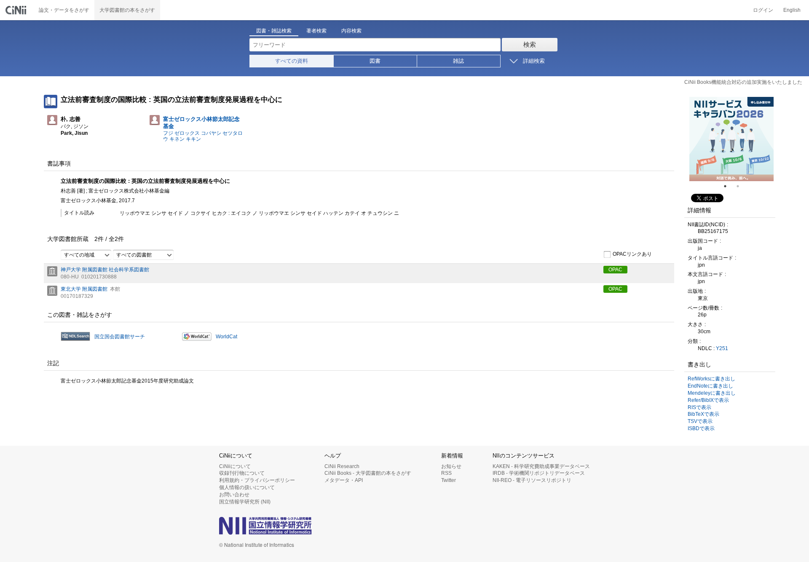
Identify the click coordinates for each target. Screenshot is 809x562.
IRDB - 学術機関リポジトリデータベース (539, 473)
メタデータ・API (343, 480)
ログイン (763, 10)
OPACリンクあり (632, 254)
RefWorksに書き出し (711, 379)
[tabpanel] (731, 139)
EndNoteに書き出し (710, 386)
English (792, 10)
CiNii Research (341, 466)
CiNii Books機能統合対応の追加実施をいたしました (743, 82)
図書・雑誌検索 (274, 31)
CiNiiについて (235, 466)
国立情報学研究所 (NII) (245, 502)
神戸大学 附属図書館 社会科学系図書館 (105, 270)
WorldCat (226, 337)
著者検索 (316, 31)
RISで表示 (699, 407)
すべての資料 (291, 61)
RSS (446, 473)
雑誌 (458, 61)
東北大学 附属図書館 (84, 289)
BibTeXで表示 (703, 414)
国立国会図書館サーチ (119, 337)
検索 (529, 44)
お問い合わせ (234, 495)
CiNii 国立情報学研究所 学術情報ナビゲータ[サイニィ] (17, 10)
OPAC (615, 270)
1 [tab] (728, 186)
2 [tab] (741, 186)
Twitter (448, 480)
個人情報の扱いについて (247, 487)
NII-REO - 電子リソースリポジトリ (532, 480)
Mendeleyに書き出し (712, 393)
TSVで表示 (700, 421)
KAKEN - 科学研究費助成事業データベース (541, 466)
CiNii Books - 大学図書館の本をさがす (367, 473)
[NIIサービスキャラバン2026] (731, 139)
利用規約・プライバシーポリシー (257, 480)
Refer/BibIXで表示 (708, 400)
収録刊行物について (242, 473)
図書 (375, 61)
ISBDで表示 (701, 428)
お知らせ (451, 466)
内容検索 (351, 31)
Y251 (722, 348)
